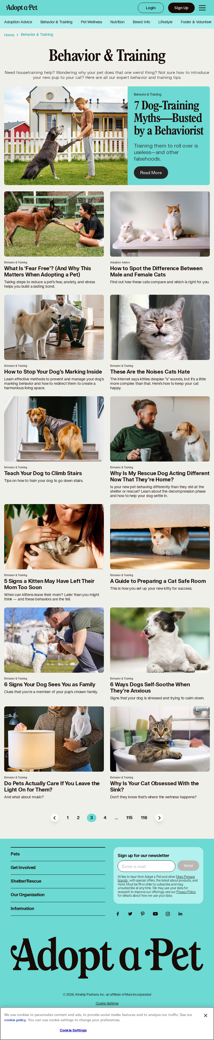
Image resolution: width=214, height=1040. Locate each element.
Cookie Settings (107, 1003)
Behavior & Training (56, 22)
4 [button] (105, 817)
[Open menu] (202, 7)
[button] (54, 818)
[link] (186, 892)
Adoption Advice (18, 22)
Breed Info (141, 22)
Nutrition (117, 22)
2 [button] (78, 817)
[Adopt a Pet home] (22, 7)
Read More (151, 172)
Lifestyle (165, 22)
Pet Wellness (91, 22)
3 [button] (91, 817)
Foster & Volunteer (196, 22)
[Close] (205, 1015)
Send (188, 865)
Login (151, 7)
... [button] (116, 817)
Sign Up (181, 7)
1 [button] (68, 817)
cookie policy (15, 1020)
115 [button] (129, 817)
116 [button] (144, 817)
